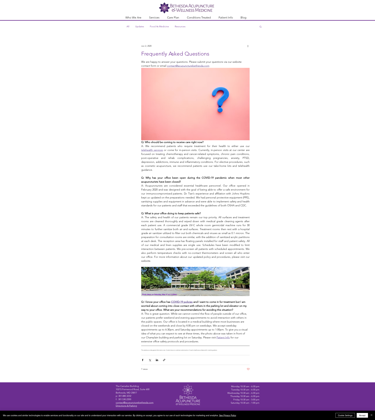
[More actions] (248, 46)
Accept (362, 415)
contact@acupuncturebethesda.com (135, 402)
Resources (180, 26)
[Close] (371, 415)
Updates (139, 26)
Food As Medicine (159, 26)
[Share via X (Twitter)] (149, 360)
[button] (135, 17)
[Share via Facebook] (142, 360)
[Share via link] (164, 360)
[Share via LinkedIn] (157, 360)
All (128, 26)
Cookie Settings (345, 415)
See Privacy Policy (227, 415)
